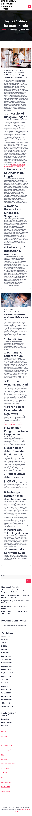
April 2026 (5, 649)
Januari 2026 (6, 659)
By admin (18, 70)
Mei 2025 (4, 686)
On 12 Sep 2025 (8, 70)
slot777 (3, 731)
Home (4, 30)
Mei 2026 (4, 646)
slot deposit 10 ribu (6, 782)
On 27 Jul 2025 (8, 310)
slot (2, 754)
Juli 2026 (4, 639)
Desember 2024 (7, 696)
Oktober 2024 (6, 703)
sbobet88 (4, 773)
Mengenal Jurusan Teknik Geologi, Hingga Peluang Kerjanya (14, 165)
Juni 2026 (4, 643)
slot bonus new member (8, 764)
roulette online (5, 787)
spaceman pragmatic (7, 741)
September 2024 (7, 706)
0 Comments (20, 72)
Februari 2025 (6, 689)
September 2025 (7, 673)
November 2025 (6, 666)
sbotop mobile (5, 796)
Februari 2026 (6, 656)
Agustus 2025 (6, 676)
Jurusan (4, 716)
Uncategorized (6, 722)
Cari (3, 576)
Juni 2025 (4, 683)
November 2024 (7, 700)
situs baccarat (5, 791)
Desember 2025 (6, 663)
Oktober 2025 (6, 669)
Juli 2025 (4, 679)
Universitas (9, 72)
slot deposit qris (5, 768)
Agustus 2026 (6, 636)
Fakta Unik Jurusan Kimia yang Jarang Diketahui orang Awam (16, 317)
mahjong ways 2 (6, 750)
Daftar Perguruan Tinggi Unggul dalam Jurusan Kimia (15, 76)
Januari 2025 (6, 693)
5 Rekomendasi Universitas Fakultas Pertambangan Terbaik (15, 423)
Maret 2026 (5, 653)
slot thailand (5, 759)
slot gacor (4, 736)
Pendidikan (5, 719)
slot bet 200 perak (6, 745)
